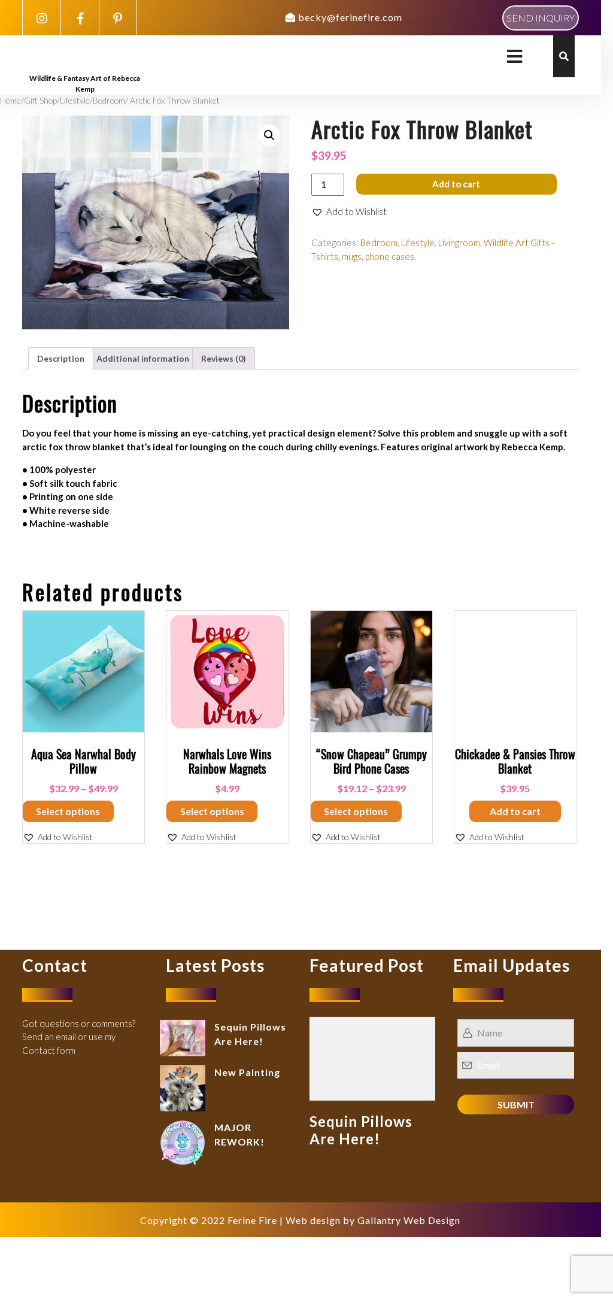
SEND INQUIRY (540, 17)
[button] (269, 135)
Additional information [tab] (142, 358)
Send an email (49, 1036)
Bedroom (109, 100)
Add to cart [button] (515, 811)
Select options (68, 811)
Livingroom (459, 242)
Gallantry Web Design (408, 1220)
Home (10, 100)
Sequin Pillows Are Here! (360, 1130)
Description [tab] (60, 358)
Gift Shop (40, 100)
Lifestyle (75, 100)
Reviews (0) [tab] (223, 358)
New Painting (247, 1072)
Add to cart (456, 183)
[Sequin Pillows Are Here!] (372, 1056)
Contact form (48, 1050)
